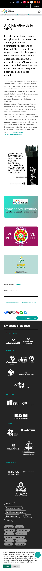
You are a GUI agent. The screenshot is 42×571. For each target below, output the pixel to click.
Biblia (8, 520)
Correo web (21, 541)
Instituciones (21, 534)
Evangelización (23, 530)
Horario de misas (11, 516)
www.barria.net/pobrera (13, 135)
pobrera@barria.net (15, 132)
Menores (9, 541)
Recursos (9, 534)
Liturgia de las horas (12, 508)
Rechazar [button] (15, 566)
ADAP (27, 516)
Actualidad (9, 530)
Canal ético (20, 544)
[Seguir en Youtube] (28, 2)
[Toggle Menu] (33, 11)
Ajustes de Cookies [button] (26, 560)
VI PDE (8, 504)
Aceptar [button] (7, 566)
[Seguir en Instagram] (24, 2)
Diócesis (9, 527)
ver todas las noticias (27, 318)
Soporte (8, 544)
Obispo (19, 527)
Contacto (35, 6)
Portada (18, 284)
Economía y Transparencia (14, 537)
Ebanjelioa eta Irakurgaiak (14, 512)
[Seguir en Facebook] (17, 2)
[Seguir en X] (21, 2)
